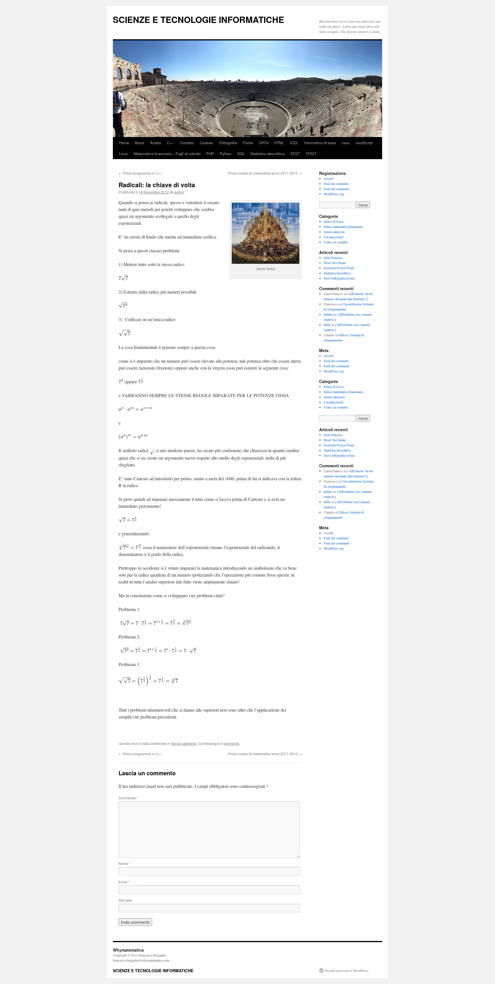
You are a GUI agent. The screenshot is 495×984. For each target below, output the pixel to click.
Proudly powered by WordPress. (347, 970)
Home (124, 142)
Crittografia (228, 142)
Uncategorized (333, 237)
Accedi (328, 178)
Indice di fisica (333, 221)
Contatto (187, 142)
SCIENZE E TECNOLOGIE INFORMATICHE (198, 19)
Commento (128, 797)
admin (179, 192)
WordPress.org (334, 194)
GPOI (263, 142)
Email (124, 881)
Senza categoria (184, 743)
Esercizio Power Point (339, 267)
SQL (241, 153)
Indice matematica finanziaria (343, 226)
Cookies (206, 142)
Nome (124, 863)
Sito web (125, 900)
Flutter (248, 142)
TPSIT (311, 153)
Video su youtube (336, 242)
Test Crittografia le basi (339, 278)
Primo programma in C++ (140, 173)
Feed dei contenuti (336, 183)
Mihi (327, 324)
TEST (295, 153)
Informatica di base (320, 142)
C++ (170, 142)
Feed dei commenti (336, 188)
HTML (279, 142)
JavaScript (364, 142)
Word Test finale (335, 262)
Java (345, 142)
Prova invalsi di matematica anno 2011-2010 (265, 173)
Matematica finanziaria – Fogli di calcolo (167, 153)
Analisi (155, 142)
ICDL (294, 142)
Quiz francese (333, 257)
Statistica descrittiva (267, 153)
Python (225, 153)
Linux (123, 153)
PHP (210, 153)
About (139, 142)
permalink (231, 743)
